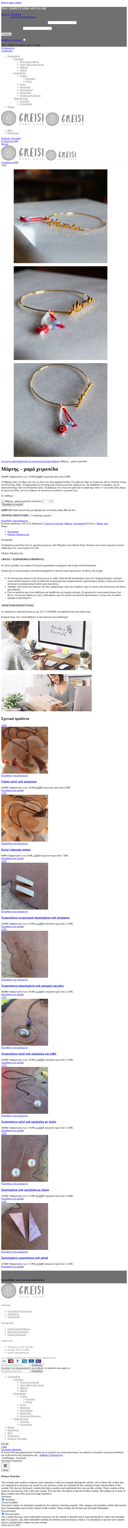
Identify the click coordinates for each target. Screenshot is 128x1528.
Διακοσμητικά (21, 98)
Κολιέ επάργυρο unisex (16, 849)
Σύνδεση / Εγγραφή (17, 1438)
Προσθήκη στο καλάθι (12, 504)
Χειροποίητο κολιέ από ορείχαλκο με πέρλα (28, 1121)
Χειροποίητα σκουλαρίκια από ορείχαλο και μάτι (32, 985)
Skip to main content (11, 2)
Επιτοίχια (24, 101)
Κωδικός (11, 28)
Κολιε (23, 84)
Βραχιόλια (25, 87)
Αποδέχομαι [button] (8, 1458)
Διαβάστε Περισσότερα (51, 1455)
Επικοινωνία (13, 1316)
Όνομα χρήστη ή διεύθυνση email (24, 22)
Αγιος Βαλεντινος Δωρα (32, 64)
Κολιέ (29, 81)
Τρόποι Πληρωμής (16, 1334)
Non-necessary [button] (8, 1511)
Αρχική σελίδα (9, 461)
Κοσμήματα (20, 73)
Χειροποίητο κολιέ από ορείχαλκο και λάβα (28, 1053)
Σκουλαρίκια (26, 90)
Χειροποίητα (35, 461)
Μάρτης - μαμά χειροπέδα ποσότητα (23, 501)
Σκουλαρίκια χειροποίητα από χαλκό (24, 1257)
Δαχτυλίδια (25, 92)
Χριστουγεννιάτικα (29, 61)
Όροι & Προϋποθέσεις (18, 1329)
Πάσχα (23, 70)
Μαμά (99, 523)
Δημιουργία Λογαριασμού (23, 17)
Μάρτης (24, 67)
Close (4, 1446)
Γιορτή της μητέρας (53, 523)
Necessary (10, 1499)
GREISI (10, 1358)
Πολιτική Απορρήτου (18, 1331)
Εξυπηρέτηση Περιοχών (19, 1311)
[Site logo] (23, 125)
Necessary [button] (6, 1496)
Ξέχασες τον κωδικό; (11, 40)
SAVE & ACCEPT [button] (10, 1525)
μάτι (106, 523)
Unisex (23, 76)
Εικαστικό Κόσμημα (30, 95)
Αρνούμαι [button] (21, 1458)
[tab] (13, 531)
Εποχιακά (18, 59)
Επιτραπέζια (26, 104)
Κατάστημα (23, 461)
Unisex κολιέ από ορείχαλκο (19, 781)
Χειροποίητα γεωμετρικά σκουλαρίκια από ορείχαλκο (35, 917)
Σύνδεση (6, 34)
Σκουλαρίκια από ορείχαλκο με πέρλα (25, 1189)
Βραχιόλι (30, 78)
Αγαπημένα (13, 1314)
